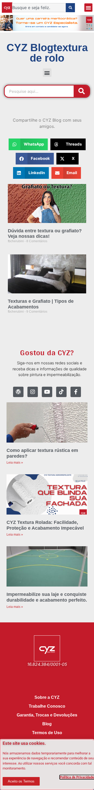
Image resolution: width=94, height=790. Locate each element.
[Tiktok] (61, 392)
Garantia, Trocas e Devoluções (47, 715)
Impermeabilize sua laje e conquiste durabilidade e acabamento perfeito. (47, 597)
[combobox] (39, 7)
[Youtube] (47, 392)
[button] (88, 7)
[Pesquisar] (81, 91)
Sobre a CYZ (47, 697)
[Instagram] (32, 392)
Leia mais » (15, 462)
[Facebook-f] (75, 392)
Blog (47, 724)
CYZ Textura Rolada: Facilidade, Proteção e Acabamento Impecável (45, 525)
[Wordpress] (18, 392)
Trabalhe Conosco (47, 706)
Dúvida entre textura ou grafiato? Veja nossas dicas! (45, 233)
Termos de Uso (47, 732)
